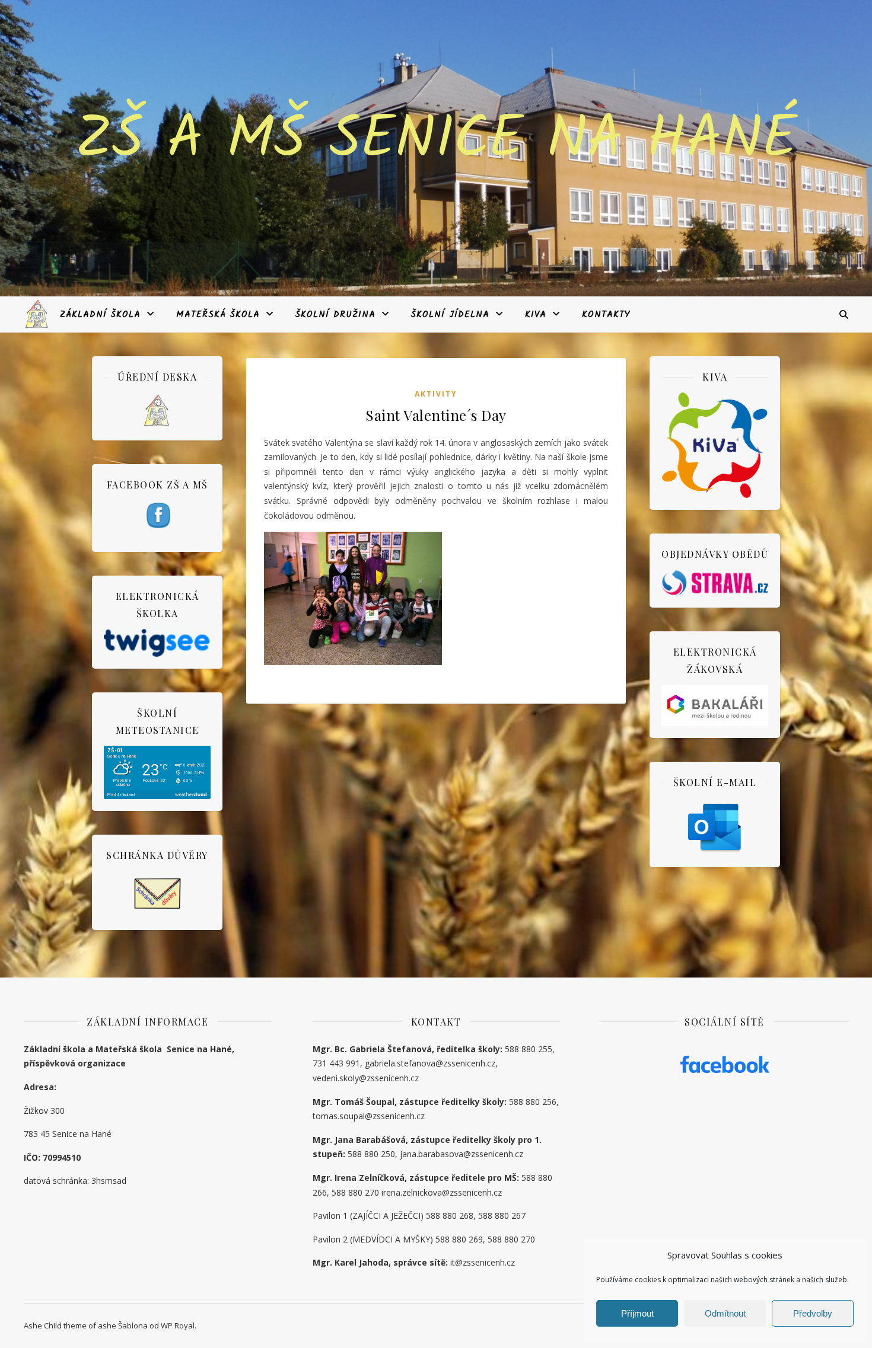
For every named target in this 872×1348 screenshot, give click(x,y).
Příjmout (637, 1313)
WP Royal (178, 1325)
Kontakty (606, 315)
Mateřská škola (218, 315)
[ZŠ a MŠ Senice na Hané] (37, 314)
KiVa (535, 315)
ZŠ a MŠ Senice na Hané (436, 141)
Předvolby (812, 1313)
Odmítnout (725, 1313)
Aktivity (436, 394)
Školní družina (335, 315)
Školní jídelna (450, 315)
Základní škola (100, 315)
